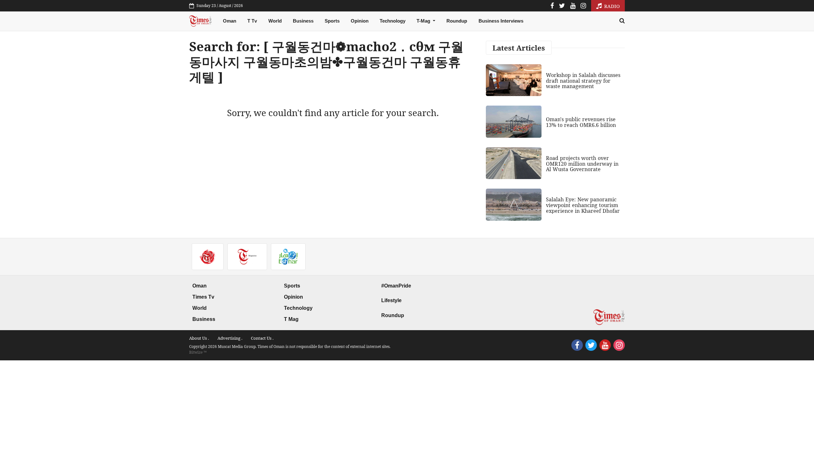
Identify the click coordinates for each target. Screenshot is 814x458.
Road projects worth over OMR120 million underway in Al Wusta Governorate (582, 164)
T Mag (291, 319)
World (275, 21)
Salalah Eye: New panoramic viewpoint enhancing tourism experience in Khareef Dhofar (583, 205)
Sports (332, 21)
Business (303, 21)
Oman (229, 21)
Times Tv (203, 297)
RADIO (611, 6)
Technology (392, 21)
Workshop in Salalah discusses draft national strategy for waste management (583, 81)
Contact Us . (262, 338)
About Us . (199, 338)
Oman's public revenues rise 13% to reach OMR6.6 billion (581, 122)
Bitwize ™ (198, 352)
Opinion (360, 21)
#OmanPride (396, 285)
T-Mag (424, 21)
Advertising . (229, 338)
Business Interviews (501, 21)
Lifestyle (391, 300)
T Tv (252, 21)
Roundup (456, 21)
